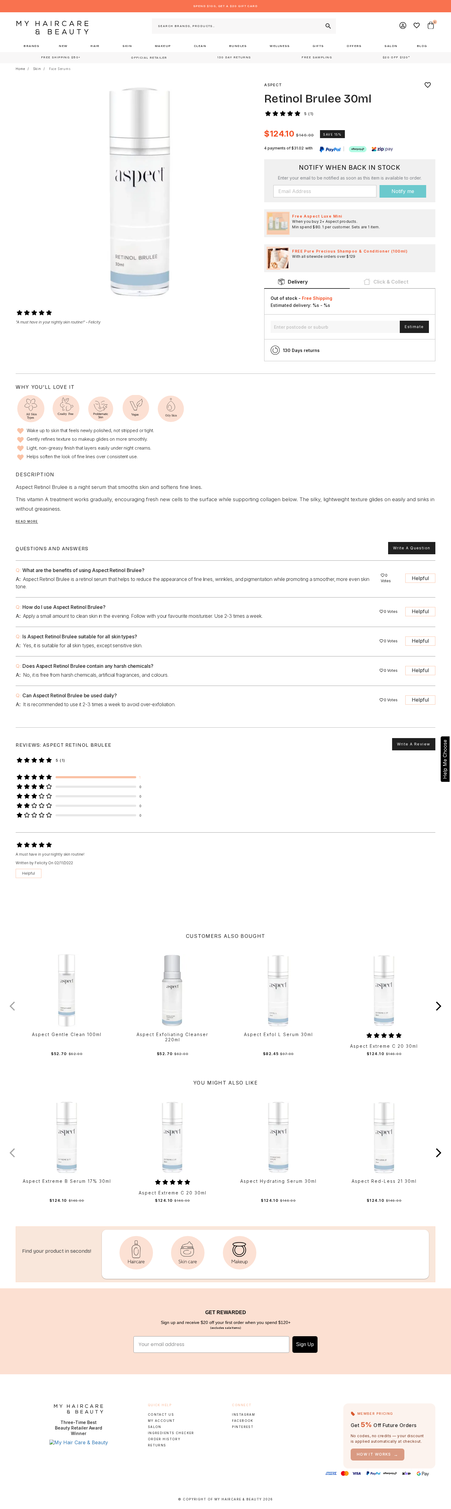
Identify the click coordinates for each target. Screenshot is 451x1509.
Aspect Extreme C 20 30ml (384, 1046)
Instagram (243, 1414)
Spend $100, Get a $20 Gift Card (225, 6)
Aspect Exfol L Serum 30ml (278, 1034)
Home (20, 69)
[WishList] (417, 26)
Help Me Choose (445, 759)
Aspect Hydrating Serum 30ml (278, 1181)
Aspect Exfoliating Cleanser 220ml (172, 1037)
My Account (161, 1420)
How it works (378, 1454)
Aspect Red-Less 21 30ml (384, 1181)
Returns (157, 1445)
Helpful (420, 578)
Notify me (402, 191)
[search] (327, 26)
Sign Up (305, 1344)
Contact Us (161, 1414)
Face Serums (60, 69)
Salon (154, 1427)
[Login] (403, 26)
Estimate (414, 326)
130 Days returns (301, 350)
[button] (438, 1006)
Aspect (273, 85)
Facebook (242, 1420)
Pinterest (242, 1427)
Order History (164, 1439)
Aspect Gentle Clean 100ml (67, 1034)
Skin (37, 69)
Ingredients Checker (171, 1433)
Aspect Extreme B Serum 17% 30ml (67, 1181)
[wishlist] (427, 85)
